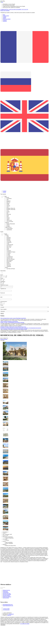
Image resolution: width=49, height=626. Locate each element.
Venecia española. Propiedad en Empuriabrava (9, 321)
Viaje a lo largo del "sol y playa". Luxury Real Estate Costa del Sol (13, 318)
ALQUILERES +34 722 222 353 (21, 9)
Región (1, 231)
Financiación (5, 591)
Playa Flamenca (10, 260)
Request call (2, 10)
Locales (8, 226)
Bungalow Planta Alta (11, 208)
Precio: (1, 274)
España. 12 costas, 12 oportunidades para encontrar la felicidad (12, 322)
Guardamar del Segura (11, 251)
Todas (5, 196)
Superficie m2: (3, 288)
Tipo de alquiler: (3, 309)
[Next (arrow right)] (2, 588)
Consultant (7, 10)
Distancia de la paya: (4, 285)
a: (0, 277)
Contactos (5, 20)
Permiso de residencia (7, 596)
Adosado (8, 205)
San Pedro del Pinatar (11, 268)
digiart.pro (9, 615)
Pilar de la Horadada (10, 259)
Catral (8, 243)
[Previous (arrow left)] (0, 588)
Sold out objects (6, 597)
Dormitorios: (2, 281)
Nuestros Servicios (6, 590)
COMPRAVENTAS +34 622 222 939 (7, 9)
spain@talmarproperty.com (8, 605)
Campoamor (9, 242)
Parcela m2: (2, 292)
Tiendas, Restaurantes (11, 223)
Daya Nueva (9, 245)
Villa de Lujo (9, 220)
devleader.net (11, 614)
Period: (1, 305)
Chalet (8, 204)
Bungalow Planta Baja (11, 209)
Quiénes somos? (6, 15)
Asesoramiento (5, 592)
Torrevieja (5, 21)
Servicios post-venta (6, 593)
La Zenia (8, 255)
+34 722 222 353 (6, 609)
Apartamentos (9, 229)
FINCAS (8, 202)
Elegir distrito (3, 270)
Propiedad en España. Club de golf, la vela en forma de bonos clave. (13, 326)
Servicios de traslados (7, 594)
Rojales (8, 262)
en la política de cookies (24, 623)
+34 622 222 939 (6, 608)
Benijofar (8, 239)
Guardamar (9, 250)
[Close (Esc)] (0, 587)
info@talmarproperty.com (8, 604)
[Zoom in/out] (4, 587)
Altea (8, 236)
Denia (8, 248)
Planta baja (9, 214)
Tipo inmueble (3, 194)
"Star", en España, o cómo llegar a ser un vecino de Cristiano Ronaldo (13, 329)
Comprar (4, 16)
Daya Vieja (9, 247)
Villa (7, 199)
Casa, (8, 210)
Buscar (2, 313)
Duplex (8, 203)
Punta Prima (9, 261)
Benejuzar (9, 237)
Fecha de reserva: (3, 301)
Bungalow (9, 200)
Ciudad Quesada (10, 244)
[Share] (2, 587)
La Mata (8, 254)
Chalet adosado (9, 228)
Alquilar (4, 17)
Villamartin (9, 266)
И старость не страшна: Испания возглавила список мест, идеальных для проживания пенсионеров (20, 327)
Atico (8, 207)
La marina (9, 253)
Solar (8, 216)
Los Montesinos (10, 256)
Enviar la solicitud (3, 339)
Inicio (4, 14)
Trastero (8, 217)
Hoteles (8, 225)
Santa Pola (9, 264)
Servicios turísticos (6, 595)
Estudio (8, 211)
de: (1, 275)
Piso (7, 213)
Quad (8, 215)
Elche (8, 249)
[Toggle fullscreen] (3, 587)
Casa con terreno (10, 221)
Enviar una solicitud (6, 18)
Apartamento (9, 198)
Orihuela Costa (9, 257)
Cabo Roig (9, 241)
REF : (1, 297)
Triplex (8, 219)
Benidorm (9, 238)
